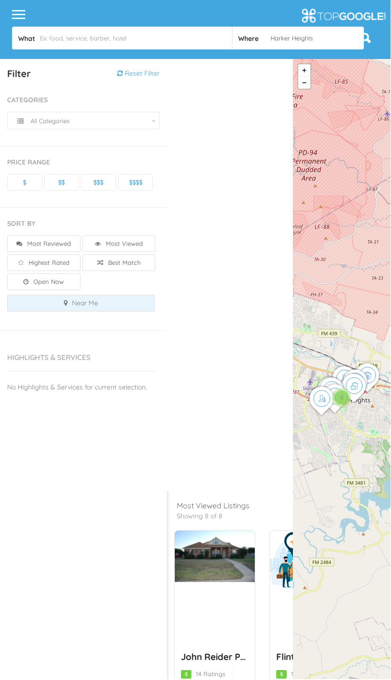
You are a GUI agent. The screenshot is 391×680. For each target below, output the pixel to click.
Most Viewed (123, 243)
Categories (27, 100)
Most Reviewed (48, 243)
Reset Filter (141, 73)
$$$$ (135, 182)
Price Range (28, 162)
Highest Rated (48, 262)
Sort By (21, 223)
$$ (61, 182)
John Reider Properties (230, 656)
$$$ (98, 182)
